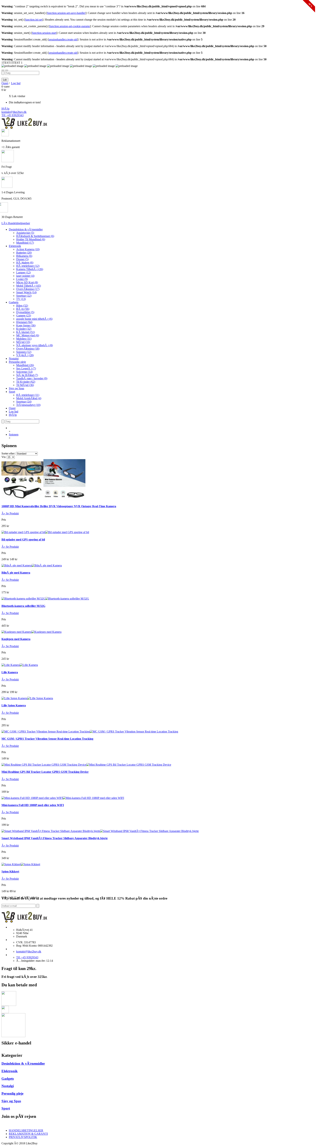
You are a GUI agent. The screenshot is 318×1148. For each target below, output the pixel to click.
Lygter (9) (22, 279)
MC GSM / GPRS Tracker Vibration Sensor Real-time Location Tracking (47, 738)
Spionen (13, 434)
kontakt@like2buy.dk (13, 111)
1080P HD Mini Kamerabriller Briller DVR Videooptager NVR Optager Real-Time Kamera (58, 506)
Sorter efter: (8, 453)
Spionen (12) (23, 351)
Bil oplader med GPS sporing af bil (23, 539)
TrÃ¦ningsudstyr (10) (28, 404)
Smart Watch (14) (26, 292)
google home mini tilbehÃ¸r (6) (34, 318)
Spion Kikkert (10, 871)
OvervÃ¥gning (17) (27, 289)
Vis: (3, 457)
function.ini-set (33, 19)
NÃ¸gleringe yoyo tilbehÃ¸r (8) (34, 345)
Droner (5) (22, 259)
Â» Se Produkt (10, 513)
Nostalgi (14, 358)
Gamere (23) (23, 315)
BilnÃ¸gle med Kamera (15, 572)
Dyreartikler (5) (25, 312)
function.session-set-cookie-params (69, 26)
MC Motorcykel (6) (27, 335)
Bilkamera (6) (24, 255)
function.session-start (44, 32)
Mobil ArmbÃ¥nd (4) (28, 398)
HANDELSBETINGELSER (26, 1130)
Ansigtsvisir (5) (25, 232)
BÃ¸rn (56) (22, 308)
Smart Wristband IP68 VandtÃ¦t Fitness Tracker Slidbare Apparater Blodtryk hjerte (54, 838)
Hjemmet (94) (24, 322)
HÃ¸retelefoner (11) (27, 395)
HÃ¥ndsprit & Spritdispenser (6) (35, 236)
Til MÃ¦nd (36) (25, 385)
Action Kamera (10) (28, 249)
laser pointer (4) (25, 275)
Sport (12, 391)
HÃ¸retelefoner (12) (27, 265)
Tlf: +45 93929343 (12, 115)
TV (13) (21, 299)
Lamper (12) (23, 272)
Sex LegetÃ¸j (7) (26, 368)
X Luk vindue (17, 96)
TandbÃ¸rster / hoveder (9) (31, 378)
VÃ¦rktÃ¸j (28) (25, 355)
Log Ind (15, 83)
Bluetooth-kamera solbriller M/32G (23, 605)
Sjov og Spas (16, 388)
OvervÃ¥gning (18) (27, 348)
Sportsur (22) (23, 295)
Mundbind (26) (25, 365)
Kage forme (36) (26, 325)
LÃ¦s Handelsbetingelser (15, 223)
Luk (5, 79)
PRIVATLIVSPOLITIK (23, 1137)
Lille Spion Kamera (13, 705)
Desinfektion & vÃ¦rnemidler (26, 229)
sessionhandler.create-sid (63, 39)
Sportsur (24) (23, 401)
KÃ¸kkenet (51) (25, 332)
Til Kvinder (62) (25, 381)
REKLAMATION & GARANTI (28, 1133)
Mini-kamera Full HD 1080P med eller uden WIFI (32, 805)
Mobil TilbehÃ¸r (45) (28, 285)
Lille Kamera (9, 672)
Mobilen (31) (23, 338)
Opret (4, 83)
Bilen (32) (22, 305)
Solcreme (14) (24, 371)
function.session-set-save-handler (66, 13)
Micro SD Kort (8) (27, 282)
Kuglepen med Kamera (15, 639)
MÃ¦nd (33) (23, 342)
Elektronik (15, 246)
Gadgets (13, 302)
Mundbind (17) (25, 242)
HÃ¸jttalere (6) (24, 262)
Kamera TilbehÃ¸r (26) (29, 269)
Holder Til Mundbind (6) (30, 239)
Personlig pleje (17, 361)
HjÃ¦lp (5, 108)
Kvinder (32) (23, 328)
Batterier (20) (24, 252)
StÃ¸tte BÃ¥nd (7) (27, 375)
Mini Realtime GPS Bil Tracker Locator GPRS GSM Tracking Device (45, 771)
